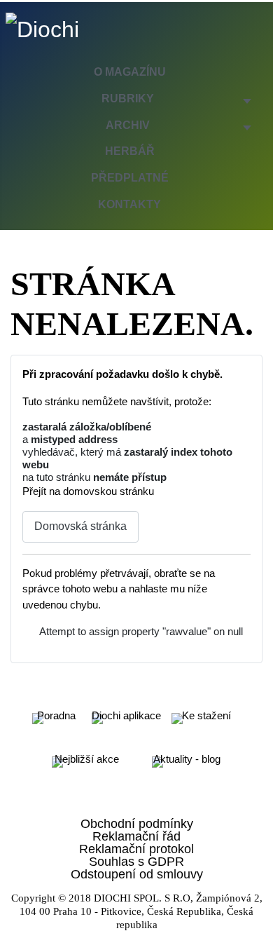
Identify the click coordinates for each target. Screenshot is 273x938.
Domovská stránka (80, 526)
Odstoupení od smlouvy (137, 874)
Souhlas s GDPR (136, 861)
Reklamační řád (136, 836)
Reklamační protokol (136, 849)
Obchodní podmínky (136, 823)
